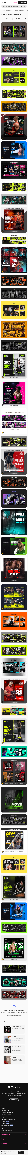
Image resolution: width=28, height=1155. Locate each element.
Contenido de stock (6, 1117)
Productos (4, 1106)
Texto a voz (4, 1116)
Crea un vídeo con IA (20, 10)
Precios (15, 2)
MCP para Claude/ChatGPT (8, 1119)
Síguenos (4, 1143)
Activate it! (21, 1152)
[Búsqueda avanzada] (25, 18)
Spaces (3, 1108)
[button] (14, 1099)
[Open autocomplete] (3, 6)
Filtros (19, 18)
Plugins (4, 1123)
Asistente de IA (5, 1110)
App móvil (3, 1127)
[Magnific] (14, 1087)
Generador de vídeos (6, 1114)
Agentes (5, 1121)
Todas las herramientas (6, 1130)
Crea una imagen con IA (8, 10)
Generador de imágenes (7, 1112)
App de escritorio (7, 1125)
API (2, 1129)
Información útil (5, 1134)
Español (14, 1099)
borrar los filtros (17, 1015)
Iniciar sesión (22, 2)
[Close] (26, 1153)
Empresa (3, 1139)
